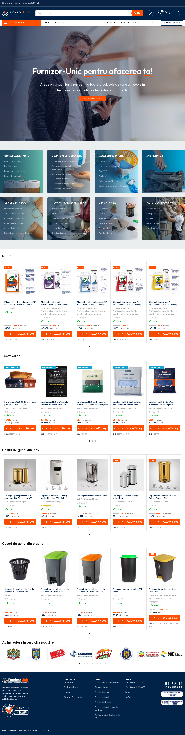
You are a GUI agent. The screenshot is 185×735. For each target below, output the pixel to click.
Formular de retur (103, 697)
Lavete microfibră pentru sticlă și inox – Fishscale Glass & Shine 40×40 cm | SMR (127, 404)
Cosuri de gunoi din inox (20, 450)
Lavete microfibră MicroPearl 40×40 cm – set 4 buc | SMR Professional (161, 404)
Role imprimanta (59, 233)
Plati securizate (71, 687)
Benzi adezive (152, 223)
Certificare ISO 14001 (135, 687)
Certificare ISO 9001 (134, 682)
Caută (137, 13)
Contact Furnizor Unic (74, 697)
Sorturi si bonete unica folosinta (113, 186)
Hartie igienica (10, 166)
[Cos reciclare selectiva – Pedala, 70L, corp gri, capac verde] (56, 568)
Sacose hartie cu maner (15, 213)
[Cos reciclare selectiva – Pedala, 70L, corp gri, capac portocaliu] (92, 568)
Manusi (149, 218)
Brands (128, 692)
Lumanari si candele (13, 208)
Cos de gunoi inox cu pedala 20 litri (92, 495)
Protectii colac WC (12, 176)
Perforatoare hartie (108, 218)
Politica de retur (102, 692)
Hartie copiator (59, 208)
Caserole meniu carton (14, 223)
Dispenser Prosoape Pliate (64, 183)
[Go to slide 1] (89, 346)
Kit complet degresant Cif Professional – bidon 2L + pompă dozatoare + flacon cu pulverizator (164, 304)
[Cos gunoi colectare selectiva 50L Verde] (128, 568)
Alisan (7, 595)
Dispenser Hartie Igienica (63, 174)
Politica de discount (103, 702)
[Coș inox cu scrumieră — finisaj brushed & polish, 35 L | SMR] (56, 475)
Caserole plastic (11, 228)
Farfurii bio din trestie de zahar (18, 233)
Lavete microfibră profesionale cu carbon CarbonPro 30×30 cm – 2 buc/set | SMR (55, 404)
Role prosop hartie (13, 161)
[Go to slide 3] (95, 346)
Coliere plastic (153, 208)
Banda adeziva (105, 233)
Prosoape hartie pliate (14, 171)
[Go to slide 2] (92, 346)
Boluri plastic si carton (14, 218)
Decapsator (104, 228)
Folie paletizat (152, 213)
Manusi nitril (104, 161)
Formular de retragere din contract (107, 708)
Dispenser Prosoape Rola (63, 178)
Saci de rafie (152, 228)
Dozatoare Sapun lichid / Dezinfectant (63, 167)
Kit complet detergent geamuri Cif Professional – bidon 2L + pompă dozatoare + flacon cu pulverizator (92, 304)
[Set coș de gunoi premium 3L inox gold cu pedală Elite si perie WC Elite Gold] (20, 475)
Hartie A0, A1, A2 (59, 228)
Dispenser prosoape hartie (64, 161)
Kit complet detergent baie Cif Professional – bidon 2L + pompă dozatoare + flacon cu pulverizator (128, 304)
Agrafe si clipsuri (106, 223)
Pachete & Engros (172, 23)
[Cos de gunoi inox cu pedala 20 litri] (92, 475)
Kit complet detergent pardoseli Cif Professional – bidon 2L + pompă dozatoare (19, 304)
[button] (20, 334)
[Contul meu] (150, 13)
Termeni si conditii (103, 687)
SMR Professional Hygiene (15, 408)
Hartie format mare (61, 223)
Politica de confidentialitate (107, 682)
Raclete (102, 176)
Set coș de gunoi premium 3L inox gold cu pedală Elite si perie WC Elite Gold (19, 498)
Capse (102, 213)
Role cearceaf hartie (108, 181)
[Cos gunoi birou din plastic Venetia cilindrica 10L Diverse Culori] (20, 568)
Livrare (67, 692)
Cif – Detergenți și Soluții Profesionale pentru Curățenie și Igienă (55, 311)
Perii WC (103, 171)
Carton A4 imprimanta (62, 218)
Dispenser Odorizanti (61, 188)
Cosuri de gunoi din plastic (22, 543)
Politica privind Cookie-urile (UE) (107, 716)
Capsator (103, 208)
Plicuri (54, 213)
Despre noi (69, 682)
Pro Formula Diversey (56, 314)
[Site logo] (16, 13)
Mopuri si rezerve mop (109, 166)
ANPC (128, 697)
